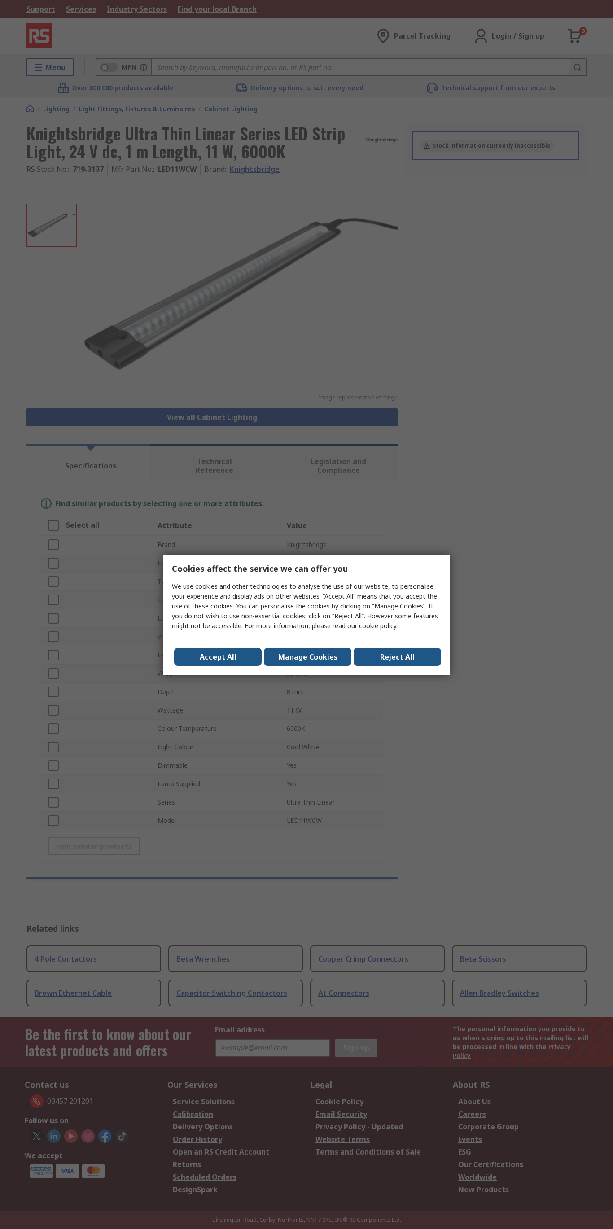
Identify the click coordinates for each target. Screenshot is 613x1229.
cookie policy (377, 625)
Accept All (218, 657)
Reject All (397, 657)
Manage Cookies (307, 657)
